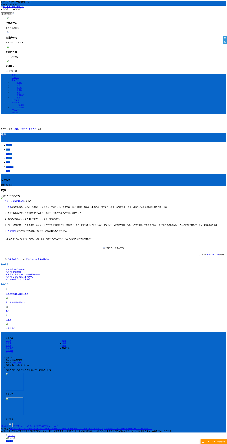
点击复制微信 (6, 14)
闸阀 (18, 93)
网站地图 (5, 426)
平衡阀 (19, 83)
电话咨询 (9, 441)
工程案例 (15, 100)
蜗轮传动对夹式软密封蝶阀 (37, 259)
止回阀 (19, 88)
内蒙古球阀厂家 (63, 429)
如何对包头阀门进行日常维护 (18, 279)
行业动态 (9, 353)
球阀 (18, 85)
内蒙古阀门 (12, 231)
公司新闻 (20, 105)
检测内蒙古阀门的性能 (15, 269)
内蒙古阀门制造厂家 (143, 429)
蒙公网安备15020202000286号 (46, 426)
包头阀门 (14, 429)
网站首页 (11, 436)
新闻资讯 (15, 103)
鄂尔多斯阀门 (121, 429)
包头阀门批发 (42, 429)
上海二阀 (32, 429)
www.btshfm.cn (213, 254)
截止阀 (19, 90)
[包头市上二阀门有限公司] (12, 7)
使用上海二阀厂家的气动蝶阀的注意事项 (23, 274)
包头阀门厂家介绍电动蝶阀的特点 (20, 277)
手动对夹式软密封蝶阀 (14, 201)
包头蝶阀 (52, 429)
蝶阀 (18, 98)
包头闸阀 (74, 429)
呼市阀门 (131, 429)
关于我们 (15, 78)
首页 (14, 75)
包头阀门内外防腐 (13, 272)
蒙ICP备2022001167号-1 (23, 426)
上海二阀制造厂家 (95, 429)
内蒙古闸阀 (82, 429)
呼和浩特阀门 (109, 429)
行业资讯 (20, 108)
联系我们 (15, 113)
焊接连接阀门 (13, 259)
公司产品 (15, 80)
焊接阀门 (20, 95)
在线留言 (15, 110)
